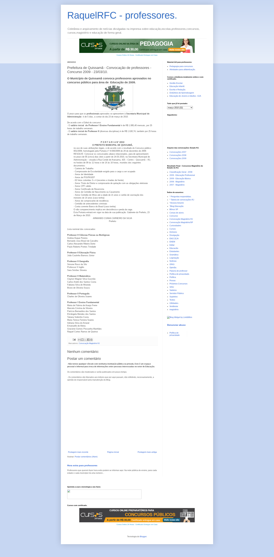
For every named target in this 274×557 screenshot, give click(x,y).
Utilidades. (174, 303)
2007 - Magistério (177, 185)
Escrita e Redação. (178, 90)
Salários (173, 290)
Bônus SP (174, 209)
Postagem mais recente (78, 452)
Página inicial (113, 452)
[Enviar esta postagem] (74, 339)
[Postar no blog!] (82, 339)
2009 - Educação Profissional (182, 175)
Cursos (173, 229)
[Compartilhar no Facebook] (88, 339)
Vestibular (174, 306)
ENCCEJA (174, 238)
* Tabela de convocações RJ (182, 200)
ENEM (172, 242)
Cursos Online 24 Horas (125, 55)
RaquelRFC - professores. (122, 15)
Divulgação (174, 235)
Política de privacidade (175, 334)
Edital (172, 245)
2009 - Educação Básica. (180, 178)
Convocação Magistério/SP (181, 222)
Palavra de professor (178, 271)
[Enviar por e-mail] (79, 339)
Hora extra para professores (82, 465)
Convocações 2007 (178, 152)
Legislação (174, 258)
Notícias (173, 261)
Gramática (174, 255)
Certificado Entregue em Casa (146, 55)
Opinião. (173, 267)
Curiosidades (175, 225)
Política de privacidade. (180, 274)
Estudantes (174, 251)
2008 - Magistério (177, 182)
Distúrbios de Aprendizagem (182, 93)
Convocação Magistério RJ (89, 343)
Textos (172, 300)
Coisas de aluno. (177, 213)
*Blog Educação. (177, 206)
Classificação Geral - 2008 (181, 172)
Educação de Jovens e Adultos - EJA (185, 96)
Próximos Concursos (178, 284)
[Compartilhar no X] (85, 339)
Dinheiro (173, 232)
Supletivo (174, 297)
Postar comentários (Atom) (86, 457)
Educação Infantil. (177, 86)
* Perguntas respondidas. (180, 196)
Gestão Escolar (176, 83)
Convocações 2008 (178, 155)
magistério (174, 309)
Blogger (143, 536)
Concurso (174, 216)
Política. (173, 277)
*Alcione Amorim (177, 203)
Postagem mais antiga (147, 452)
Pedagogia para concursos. (181, 66)
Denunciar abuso (176, 325)
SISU (172, 287)
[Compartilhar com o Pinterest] (91, 339)
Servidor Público (177, 293)
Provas (173, 280)
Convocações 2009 (178, 158)
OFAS (172, 264)
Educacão (174, 248)
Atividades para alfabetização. (183, 69)
